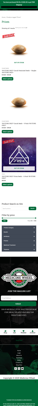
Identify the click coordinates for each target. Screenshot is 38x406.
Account (32, 333)
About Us (19, 355)
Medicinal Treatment (19, 245)
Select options (7, 79)
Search (32, 208)
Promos (19, 241)
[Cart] (14, 331)
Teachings (19, 358)
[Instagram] (19, 368)
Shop (5, 333)
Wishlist (23, 333)
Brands (19, 232)
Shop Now (19, 340)
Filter (4, 220)
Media (19, 360)
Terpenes (19, 249)
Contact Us (19, 362)
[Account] (32, 331)
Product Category (19, 228)
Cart (14, 333)
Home (3, 17)
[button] (35, 381)
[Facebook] (15, 368)
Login (19, 353)
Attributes (19, 236)
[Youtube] (22, 368)
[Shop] (5, 331)
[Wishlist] (23, 331)
